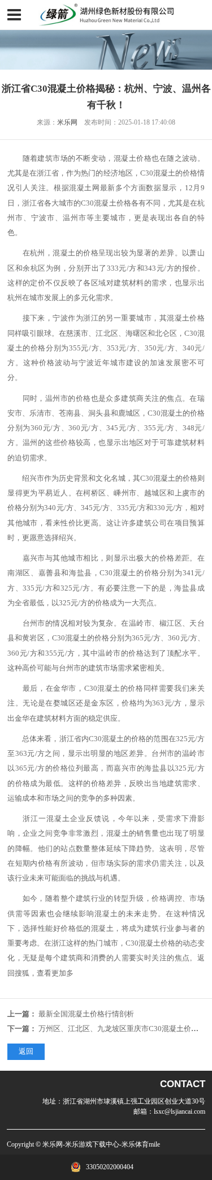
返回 (26, 1051)
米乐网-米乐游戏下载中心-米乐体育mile (101, 1144)
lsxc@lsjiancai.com (179, 1111)
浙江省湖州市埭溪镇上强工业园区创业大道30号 (134, 1101)
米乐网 (67, 122)
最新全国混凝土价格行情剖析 (86, 1014)
